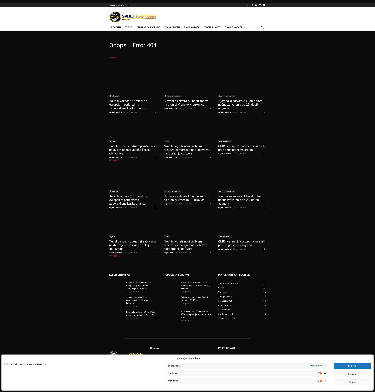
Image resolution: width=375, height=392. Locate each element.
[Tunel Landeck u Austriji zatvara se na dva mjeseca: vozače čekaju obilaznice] (133, 130)
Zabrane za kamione (172, 96)
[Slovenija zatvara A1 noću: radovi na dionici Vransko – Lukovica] (187, 85)
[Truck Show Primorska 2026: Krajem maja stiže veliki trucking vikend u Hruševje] (171, 286)
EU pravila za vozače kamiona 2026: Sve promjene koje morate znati (196, 314)
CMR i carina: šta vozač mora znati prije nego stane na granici (241, 148)
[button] (262, 27)
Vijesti (112, 141)
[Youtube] (264, 5)
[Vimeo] (260, 5)
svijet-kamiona (115, 112)
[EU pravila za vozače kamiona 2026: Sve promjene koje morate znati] (171, 315)
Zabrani (352, 374)
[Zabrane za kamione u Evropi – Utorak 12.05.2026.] (171, 301)
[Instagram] (252, 5)
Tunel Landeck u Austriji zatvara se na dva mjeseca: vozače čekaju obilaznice (133, 149)
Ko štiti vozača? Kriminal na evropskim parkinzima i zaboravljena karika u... (138, 285)
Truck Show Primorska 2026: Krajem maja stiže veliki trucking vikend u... (195, 285)
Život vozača (114, 96)
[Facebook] (247, 5)
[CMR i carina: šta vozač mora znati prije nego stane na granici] (242, 130)
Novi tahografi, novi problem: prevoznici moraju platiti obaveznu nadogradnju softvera (187, 149)
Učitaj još (113, 160)
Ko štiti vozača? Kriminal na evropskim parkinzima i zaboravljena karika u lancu (128, 104)
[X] (256, 5)
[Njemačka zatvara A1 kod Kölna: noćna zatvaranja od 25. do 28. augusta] (242, 85)
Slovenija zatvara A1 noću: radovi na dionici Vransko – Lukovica (186, 102)
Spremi (352, 382)
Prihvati (352, 366)
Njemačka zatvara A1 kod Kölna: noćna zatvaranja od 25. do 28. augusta (240, 104)
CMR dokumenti (225, 141)
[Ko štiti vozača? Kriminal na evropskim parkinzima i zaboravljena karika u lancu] (133, 85)
